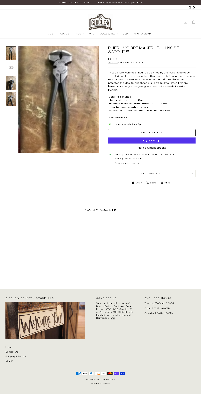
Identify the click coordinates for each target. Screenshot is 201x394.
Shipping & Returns (15, 356)
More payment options (152, 147)
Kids (78, 34)
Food (125, 34)
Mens (51, 34)
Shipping (113, 62)
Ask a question (152, 173)
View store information (127, 163)
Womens (65, 34)
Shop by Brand (142, 34)
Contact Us (11, 351)
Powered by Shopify (100, 383)
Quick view (28, 260)
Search (9, 361)
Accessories (108, 34)
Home (91, 34)
